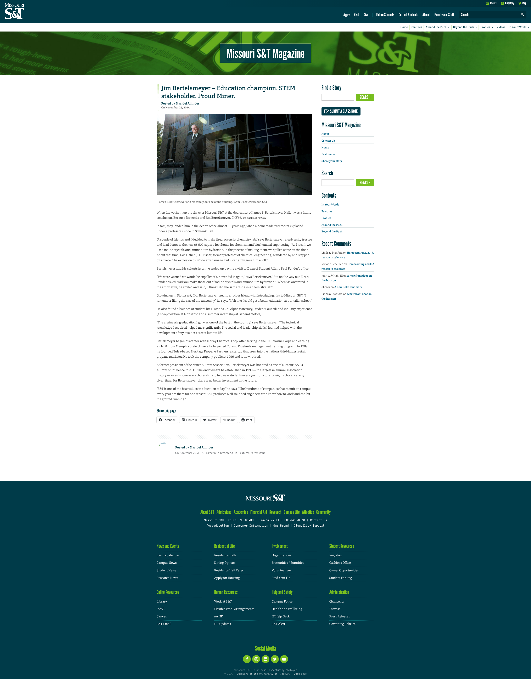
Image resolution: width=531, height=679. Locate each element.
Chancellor (337, 602)
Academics (241, 512)
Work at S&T (223, 602)
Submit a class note (343, 111)
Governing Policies (342, 624)
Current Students (408, 14)
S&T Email (164, 624)
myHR (218, 616)
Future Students (385, 14)
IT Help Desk (281, 616)
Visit (356, 14)
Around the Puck (436, 27)
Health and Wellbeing (287, 609)
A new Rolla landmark (348, 287)
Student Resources (341, 546)
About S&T (207, 512)
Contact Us (328, 141)
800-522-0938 (294, 520)
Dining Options (224, 563)
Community (323, 512)
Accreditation (217, 525)
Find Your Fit (281, 578)
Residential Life (224, 546)
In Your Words (517, 27)
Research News (167, 578)
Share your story (332, 161)
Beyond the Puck (463, 27)
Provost (334, 609)
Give (366, 14)
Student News (166, 570)
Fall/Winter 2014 (226, 453)
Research (275, 512)
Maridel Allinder (187, 103)
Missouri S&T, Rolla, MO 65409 (228, 520)
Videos (501, 27)
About (325, 134)
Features (416, 27)
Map (524, 3)
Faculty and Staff (444, 14)
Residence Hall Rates (229, 570)
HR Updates (222, 624)
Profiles (485, 27)
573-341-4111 (269, 520)
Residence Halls (225, 555)
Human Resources (226, 592)
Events (493, 3)
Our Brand (281, 525)
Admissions (224, 512)
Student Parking (340, 578)
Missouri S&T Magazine (265, 53)
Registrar (335, 555)
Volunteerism (281, 570)
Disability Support (309, 525)
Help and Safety (282, 592)
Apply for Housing (227, 578)
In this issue (258, 453)
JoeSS (160, 609)
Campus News (167, 563)
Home (404, 27)
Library (162, 602)
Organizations (281, 555)
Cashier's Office (340, 563)
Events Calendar (168, 555)
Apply (346, 14)
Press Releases (339, 616)
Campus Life (292, 512)
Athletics (308, 512)
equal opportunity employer (279, 670)
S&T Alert (278, 624)
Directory (509, 3)
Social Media (265, 648)
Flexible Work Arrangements (234, 609)
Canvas (162, 616)
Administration (339, 592)
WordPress (300, 674)
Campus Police (282, 602)
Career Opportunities (344, 570)
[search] (522, 14)
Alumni (426, 14)
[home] (28, 11)
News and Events (168, 546)
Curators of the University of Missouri (263, 674)
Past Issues (328, 154)
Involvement (280, 546)
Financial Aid (258, 512)
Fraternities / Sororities (288, 563)
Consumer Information (251, 525)
